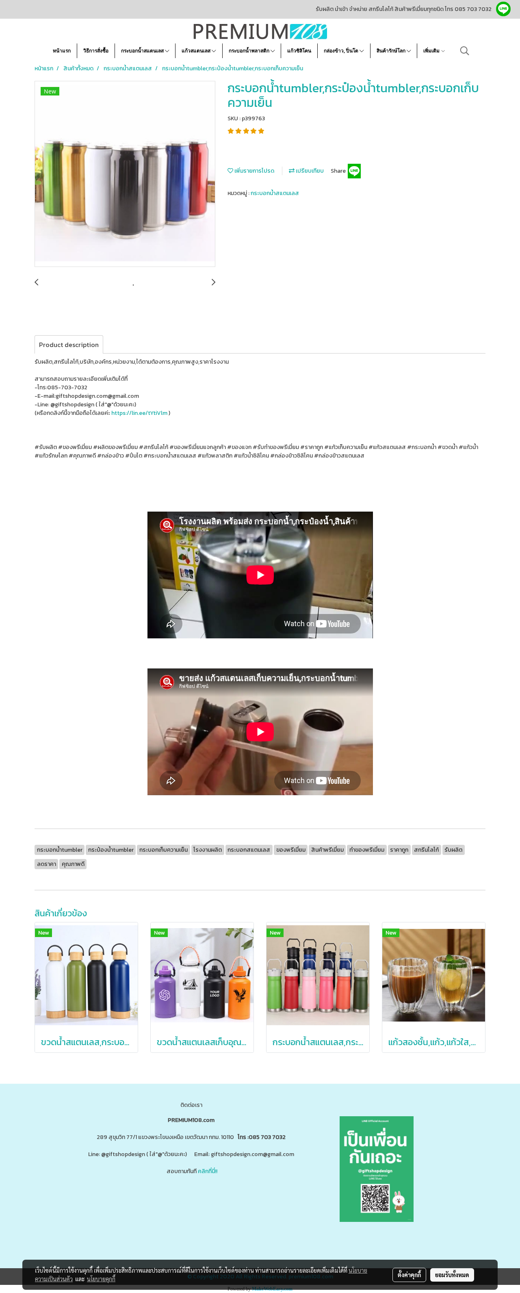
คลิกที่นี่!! (207, 1171)
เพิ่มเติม (432, 50)
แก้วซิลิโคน (299, 50)
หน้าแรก (62, 50)
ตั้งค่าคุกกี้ (409, 1274)
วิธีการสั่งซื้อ (95, 50)
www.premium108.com (270, 1203)
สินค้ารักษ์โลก (392, 50)
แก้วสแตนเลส (197, 50)
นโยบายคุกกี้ (101, 1278)
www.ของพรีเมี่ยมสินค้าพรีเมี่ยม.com (127, 1203)
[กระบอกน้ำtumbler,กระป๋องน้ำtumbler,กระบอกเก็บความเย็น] (125, 174)
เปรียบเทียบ (309, 171)
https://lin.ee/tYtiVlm (139, 413)
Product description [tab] (69, 344)
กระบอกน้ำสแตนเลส (143, 50)
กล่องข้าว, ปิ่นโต (342, 50)
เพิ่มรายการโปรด (253, 171)
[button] (465, 51)
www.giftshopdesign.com (207, 1203)
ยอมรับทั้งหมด (452, 1274)
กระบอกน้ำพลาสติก (250, 50)
